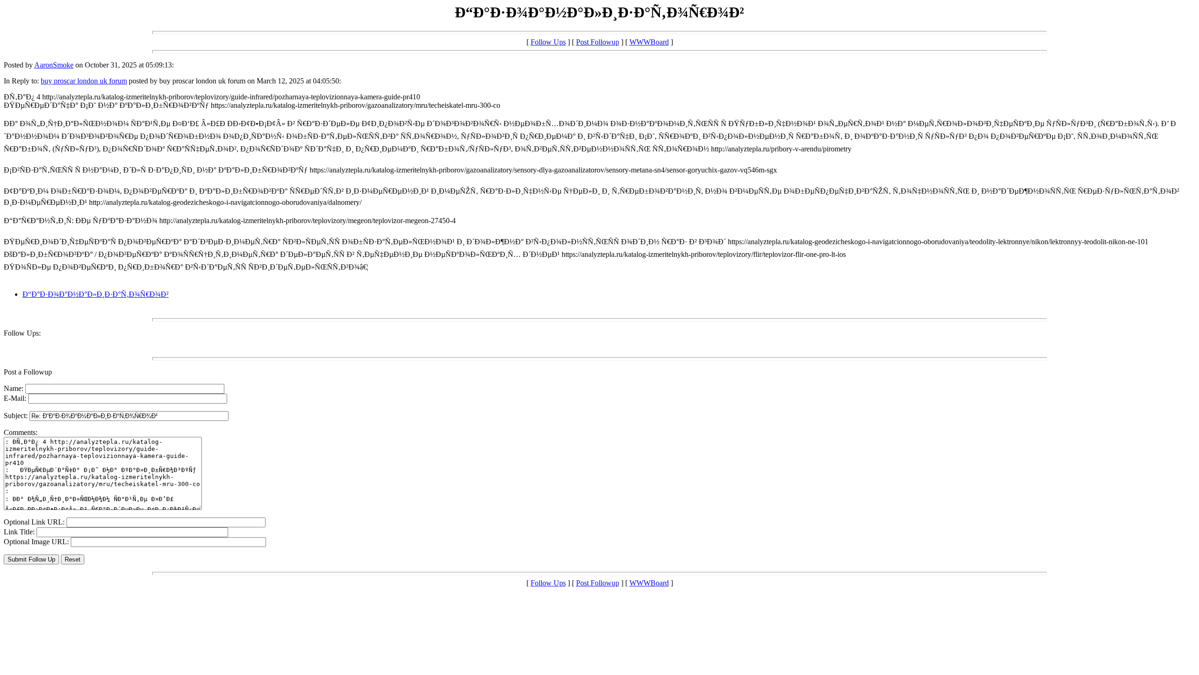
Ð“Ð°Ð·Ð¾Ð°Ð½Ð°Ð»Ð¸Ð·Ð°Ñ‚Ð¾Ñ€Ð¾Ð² (95, 294)
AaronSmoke (54, 65)
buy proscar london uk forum (84, 81)
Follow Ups (548, 42)
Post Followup (597, 42)
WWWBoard (649, 42)
